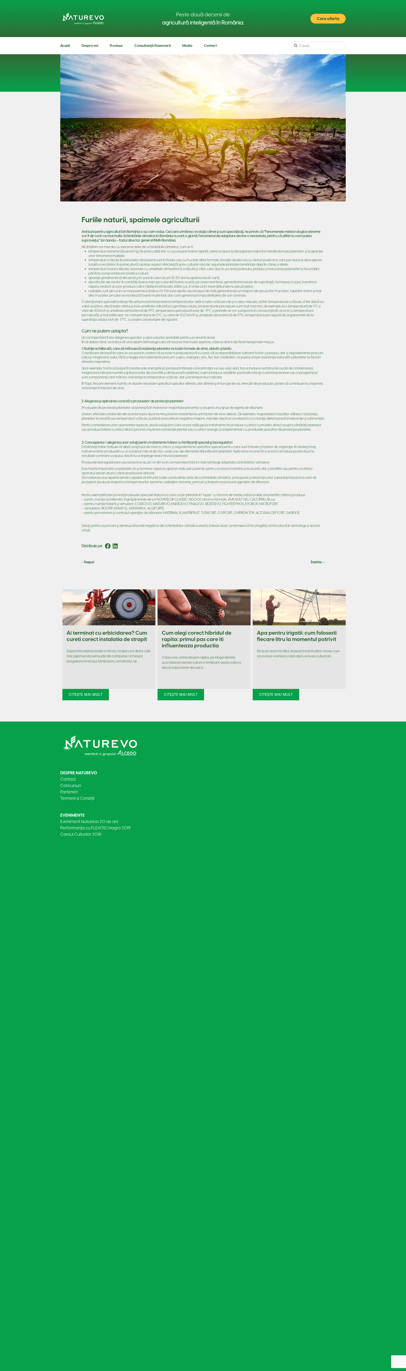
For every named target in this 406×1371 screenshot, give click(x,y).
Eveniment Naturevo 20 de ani (89, 821)
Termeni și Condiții (77, 798)
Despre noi (90, 46)
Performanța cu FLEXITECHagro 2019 (95, 827)
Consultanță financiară (152, 46)
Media (187, 46)
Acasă (65, 46)
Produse (116, 46)
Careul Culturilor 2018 (80, 834)
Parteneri (69, 791)
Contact (210, 46)
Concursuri (70, 785)
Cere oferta (328, 18)
